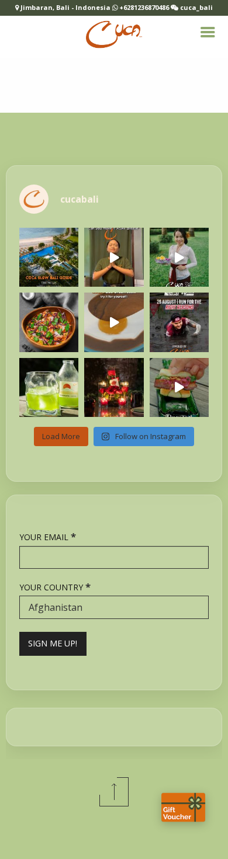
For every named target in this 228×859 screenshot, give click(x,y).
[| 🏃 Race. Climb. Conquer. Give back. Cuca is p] (179, 322)
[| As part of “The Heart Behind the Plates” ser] (179, 257)
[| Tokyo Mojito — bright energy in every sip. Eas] (48, 387)
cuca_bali (195, 7)
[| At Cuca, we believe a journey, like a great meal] (48, 257)
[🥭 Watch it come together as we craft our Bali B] (113, 322)
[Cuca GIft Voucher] (183, 807)
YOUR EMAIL (47, 536)
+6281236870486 (144, 7)
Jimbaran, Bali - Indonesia (66, 7)
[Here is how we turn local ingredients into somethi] (179, 387)
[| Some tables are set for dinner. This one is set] (113, 387)
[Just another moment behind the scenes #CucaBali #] (113, 257)
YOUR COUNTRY (55, 586)
